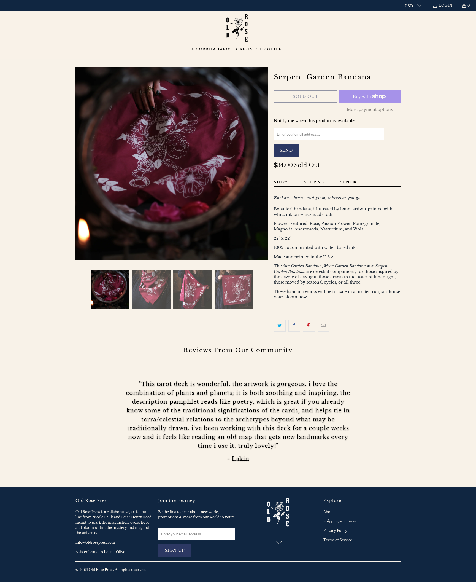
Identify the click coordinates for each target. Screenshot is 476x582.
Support (349, 182)
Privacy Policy (335, 531)
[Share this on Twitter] (280, 325)
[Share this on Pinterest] (309, 325)
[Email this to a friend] (323, 325)
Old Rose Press (101, 570)
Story (281, 182)
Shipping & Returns (339, 521)
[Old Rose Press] (238, 28)
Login (446, 5)
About (328, 512)
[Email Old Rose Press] (279, 543)
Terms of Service (337, 540)
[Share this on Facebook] (294, 325)
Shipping (314, 182)
